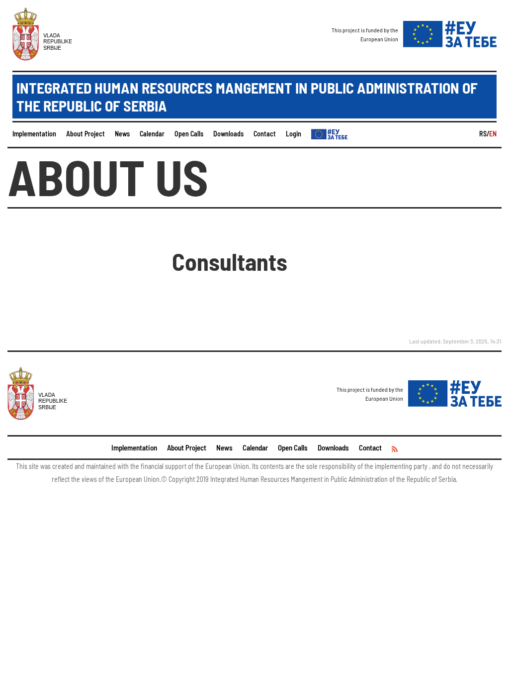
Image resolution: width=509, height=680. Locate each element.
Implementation (34, 133)
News (122, 133)
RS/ (484, 133)
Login (293, 133)
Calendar (152, 133)
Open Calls (188, 133)
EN (493, 133)
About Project (85, 133)
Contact (265, 133)
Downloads (228, 133)
